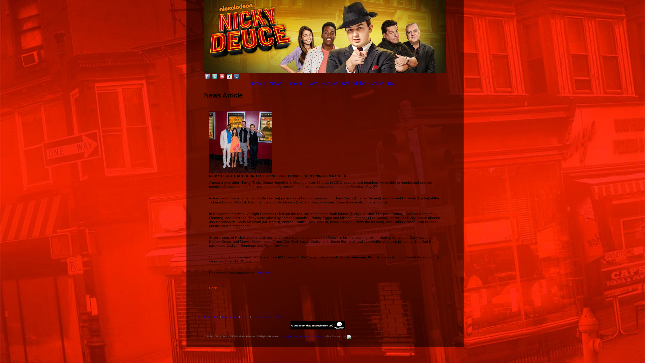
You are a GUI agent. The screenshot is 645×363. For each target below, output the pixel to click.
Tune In (294, 83)
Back (213, 288)
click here (265, 273)
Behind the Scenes (363, 83)
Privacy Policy (289, 336)
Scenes (329, 83)
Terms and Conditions (311, 336)
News (275, 83)
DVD (393, 83)
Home (258, 83)
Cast (312, 83)
